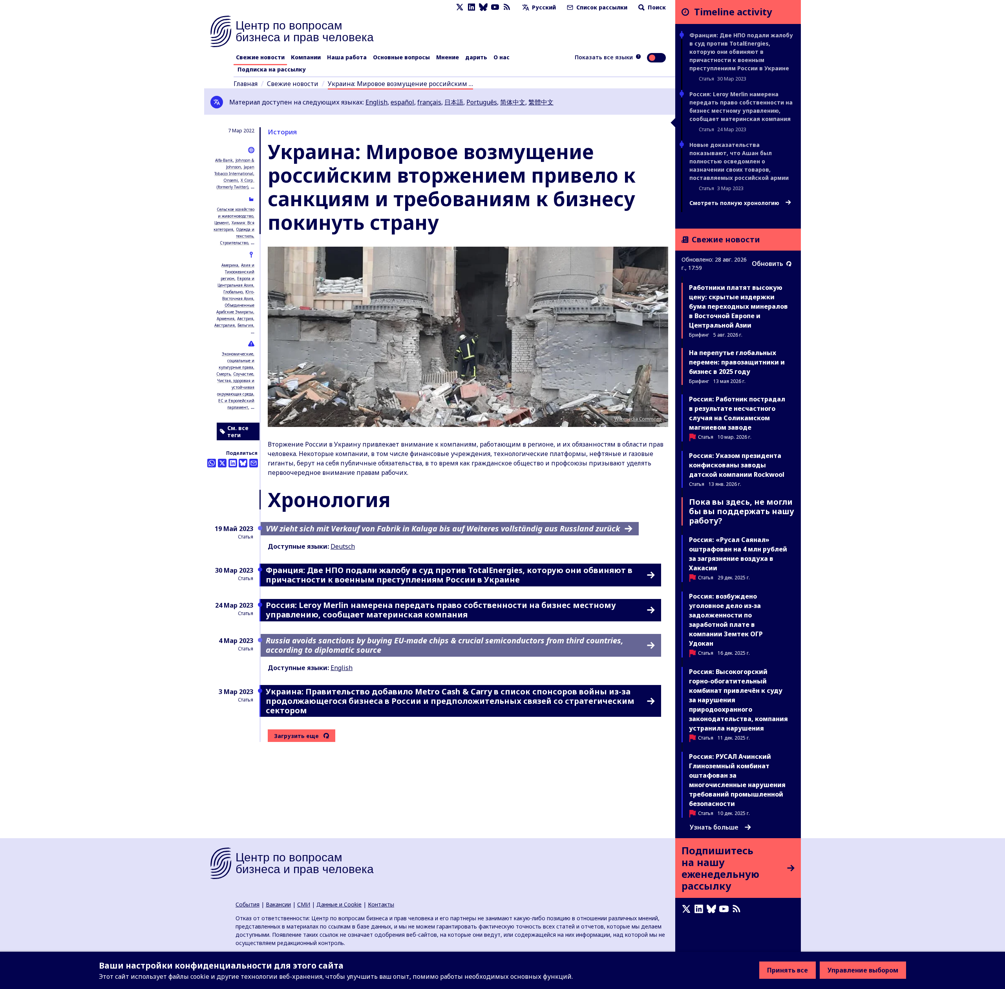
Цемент (221, 222)
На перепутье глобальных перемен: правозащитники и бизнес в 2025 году (737, 362)
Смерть (223, 374)
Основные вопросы (401, 57)
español (402, 102)
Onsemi (230, 180)
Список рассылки (601, 7)
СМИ (303, 904)
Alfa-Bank (224, 160)
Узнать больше (714, 827)
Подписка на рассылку (272, 69)
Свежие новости (260, 57)
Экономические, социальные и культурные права (236, 360)
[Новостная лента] (507, 7)
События (247, 904)
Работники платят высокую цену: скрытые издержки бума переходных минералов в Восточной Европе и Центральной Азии (738, 306)
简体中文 (512, 102)
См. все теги (238, 431)
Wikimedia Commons (638, 419)
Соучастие (243, 374)
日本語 (453, 102)
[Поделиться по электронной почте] (253, 463)
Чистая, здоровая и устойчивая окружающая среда (235, 387)
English (376, 102)
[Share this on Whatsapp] (211, 463)
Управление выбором (863, 970)
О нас (501, 57)
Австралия (224, 325)
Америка (229, 265)
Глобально (233, 292)
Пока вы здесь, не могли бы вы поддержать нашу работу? (741, 511)
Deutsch (343, 546)
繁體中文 (541, 102)
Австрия (245, 318)
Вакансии (278, 904)
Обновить (767, 263)
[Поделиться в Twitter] (222, 463)
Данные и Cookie (339, 904)
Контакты (381, 904)
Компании (306, 57)
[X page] (459, 7)
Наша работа (347, 57)
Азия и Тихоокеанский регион (237, 271)
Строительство (234, 242)
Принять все (787, 970)
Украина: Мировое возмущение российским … (400, 83)
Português (481, 102)
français (429, 102)
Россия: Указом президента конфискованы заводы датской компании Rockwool (736, 465)
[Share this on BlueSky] (243, 463)
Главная (246, 83)
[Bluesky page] (483, 7)
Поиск (656, 7)
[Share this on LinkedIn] (232, 463)
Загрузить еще (296, 736)
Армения (225, 318)
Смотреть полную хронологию (735, 203)
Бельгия (245, 325)
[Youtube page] (495, 7)
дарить (476, 57)
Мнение (447, 57)
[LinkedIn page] (471, 7)
